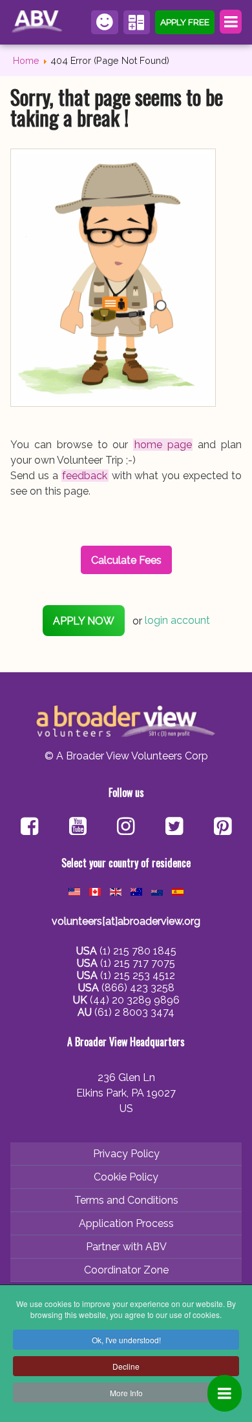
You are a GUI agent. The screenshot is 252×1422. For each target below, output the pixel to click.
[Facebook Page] (29, 828)
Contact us (104, 22)
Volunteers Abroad (38, 22)
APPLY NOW (83, 621)
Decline (126, 1366)
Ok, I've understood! (126, 1339)
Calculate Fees (137, 22)
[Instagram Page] (125, 828)
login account (177, 621)
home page (163, 444)
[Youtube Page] (78, 828)
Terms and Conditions (126, 1200)
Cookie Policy (126, 1177)
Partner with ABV (126, 1247)
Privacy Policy (126, 1154)
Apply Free (184, 22)
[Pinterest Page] (222, 828)
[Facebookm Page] (174, 828)
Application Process (126, 1223)
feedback (84, 475)
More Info (126, 1392)
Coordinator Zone (126, 1270)
